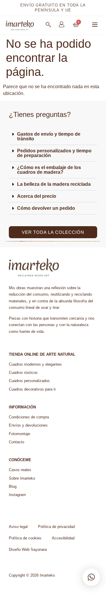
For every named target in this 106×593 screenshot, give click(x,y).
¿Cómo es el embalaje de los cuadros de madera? (49, 170)
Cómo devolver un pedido (46, 208)
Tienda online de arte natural (42, 354)
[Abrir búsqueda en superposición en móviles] (48, 24)
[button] (95, 25)
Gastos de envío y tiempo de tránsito (48, 136)
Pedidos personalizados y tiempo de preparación (54, 153)
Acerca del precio (36, 196)
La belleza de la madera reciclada (54, 184)
